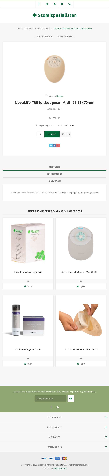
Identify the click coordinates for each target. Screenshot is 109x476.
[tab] (54, 167)
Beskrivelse (54, 167)
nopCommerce (60, 468)
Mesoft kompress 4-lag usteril (28, 272)
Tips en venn (68, 134)
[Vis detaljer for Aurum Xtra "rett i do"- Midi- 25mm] (81, 320)
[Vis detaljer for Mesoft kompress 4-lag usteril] (28, 243)
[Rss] (58, 407)
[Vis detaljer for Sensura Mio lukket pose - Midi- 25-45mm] (81, 243)
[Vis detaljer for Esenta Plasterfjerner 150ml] (28, 320)
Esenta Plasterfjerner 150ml (28, 349)
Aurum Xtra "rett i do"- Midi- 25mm (81, 349)
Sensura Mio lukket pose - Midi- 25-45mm (81, 272)
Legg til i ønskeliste (62, 134)
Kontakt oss (54, 181)
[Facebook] (51, 407)
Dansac (59, 96)
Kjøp (53, 134)
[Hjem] (18, 28)
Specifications (54, 174)
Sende (71, 398)
